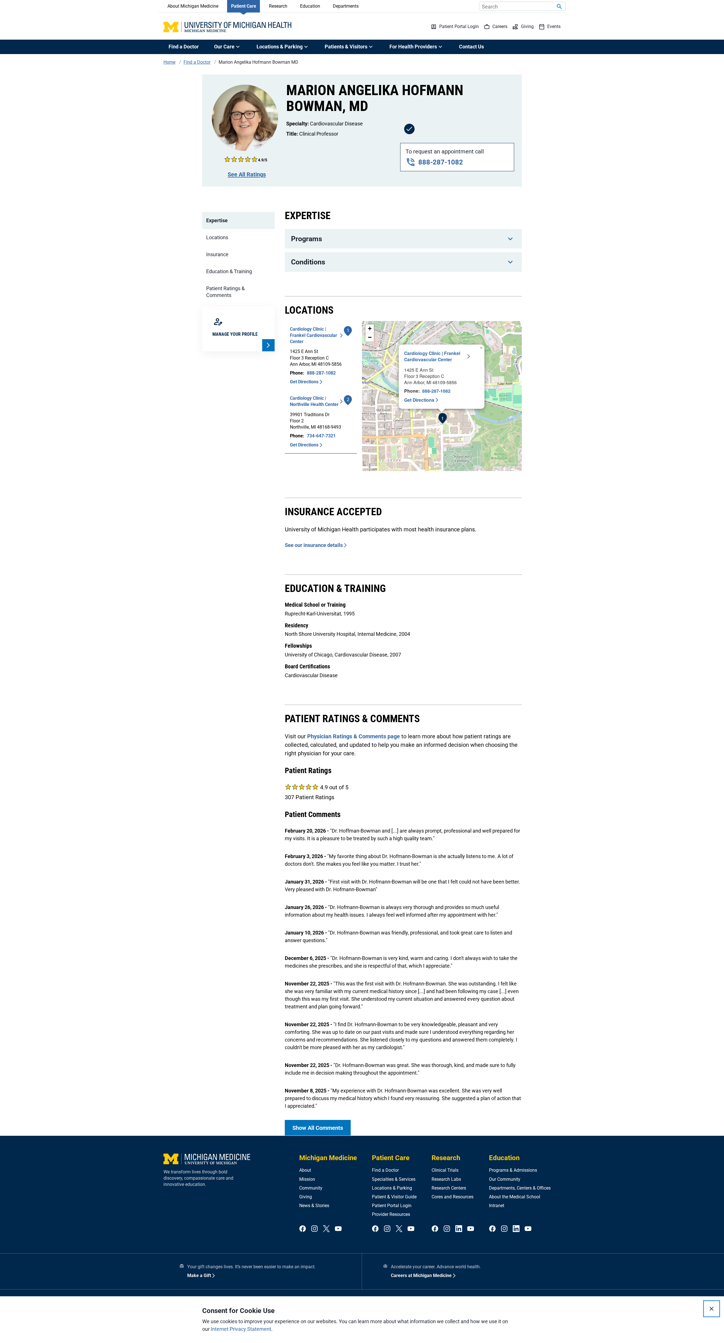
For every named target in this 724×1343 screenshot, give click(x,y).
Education (310, 6)
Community (310, 1188)
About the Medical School (514, 1196)
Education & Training (229, 271)
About (305, 1170)
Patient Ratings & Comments (225, 291)
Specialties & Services (393, 1179)
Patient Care (243, 6)
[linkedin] (458, 1229)
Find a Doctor (184, 47)
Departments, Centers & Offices (520, 1188)
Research (278, 6)
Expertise (217, 220)
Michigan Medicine (328, 1158)
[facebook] (302, 1229)
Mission (307, 1179)
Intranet (496, 1205)
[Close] (711, 1309)
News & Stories (314, 1205)
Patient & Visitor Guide (394, 1196)
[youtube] (338, 1229)
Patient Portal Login (391, 1205)
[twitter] (326, 1229)
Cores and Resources (452, 1196)
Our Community (504, 1179)
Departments (346, 6)
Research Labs (446, 1179)
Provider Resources (391, 1214)
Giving (305, 1196)
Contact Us (471, 47)
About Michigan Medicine (192, 6)
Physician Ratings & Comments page (353, 736)
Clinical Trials (445, 1170)
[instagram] (314, 1229)
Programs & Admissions (513, 1170)
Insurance (217, 254)
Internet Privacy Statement (241, 1329)
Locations (217, 237)
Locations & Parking (392, 1188)
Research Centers (449, 1188)
